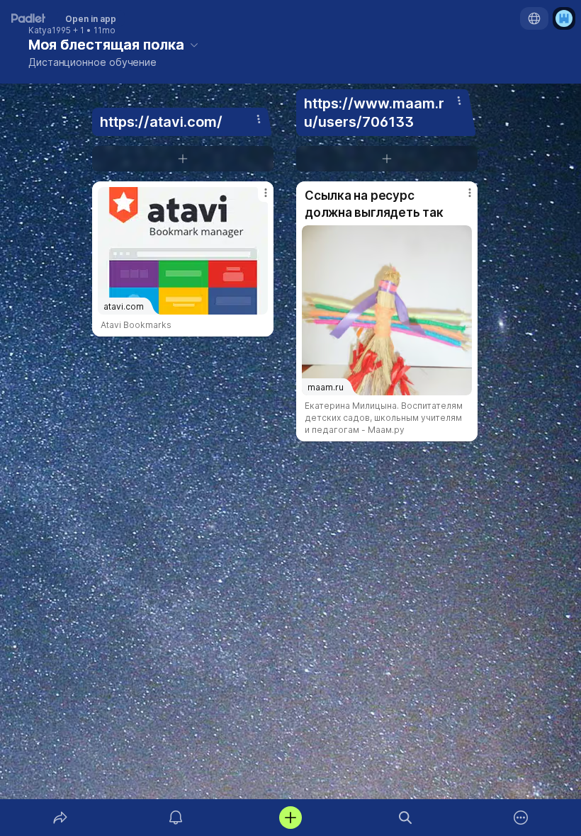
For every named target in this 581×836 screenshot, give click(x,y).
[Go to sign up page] (564, 18)
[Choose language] (534, 18)
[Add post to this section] (182, 158)
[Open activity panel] (176, 817)
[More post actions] (256, 198)
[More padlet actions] (521, 817)
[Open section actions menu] (259, 119)
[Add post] (290, 817)
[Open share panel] (60, 817)
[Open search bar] (405, 817)
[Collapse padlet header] (194, 44)
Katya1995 (49, 30)
